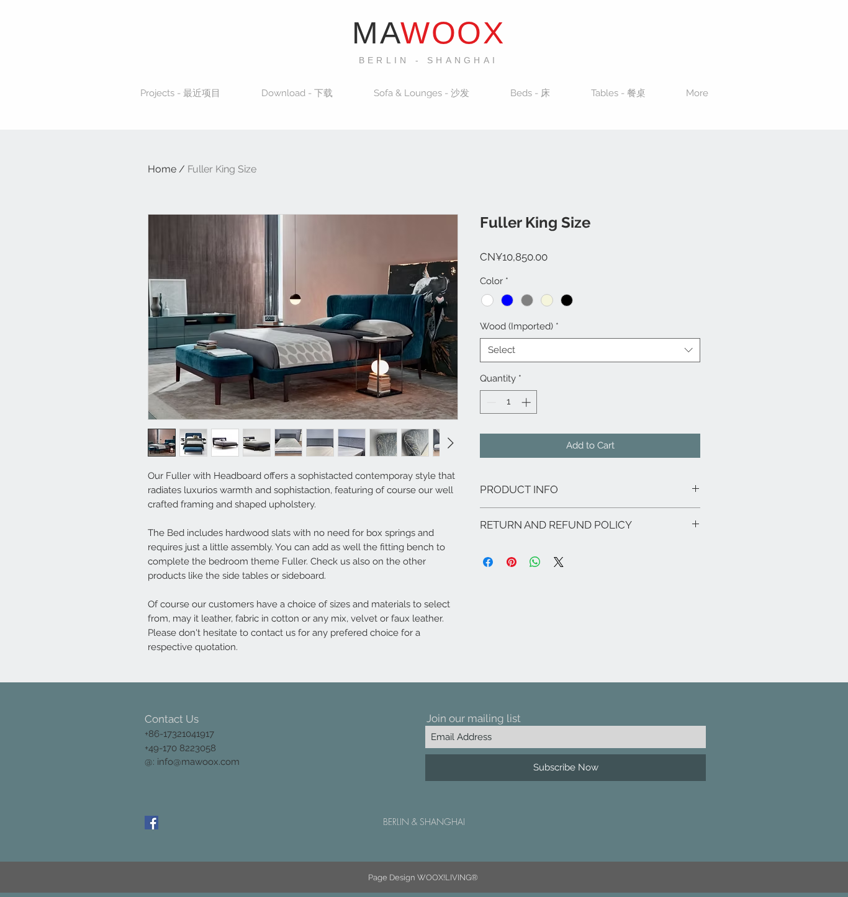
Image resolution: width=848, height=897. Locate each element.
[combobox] (590, 350)
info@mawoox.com (198, 761)
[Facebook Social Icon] (151, 822)
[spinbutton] (508, 402)
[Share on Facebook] (487, 562)
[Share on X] (558, 562)
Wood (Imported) (519, 326)
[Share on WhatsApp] (535, 562)
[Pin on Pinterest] (511, 562)
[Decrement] (490, 402)
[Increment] (527, 402)
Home (162, 169)
